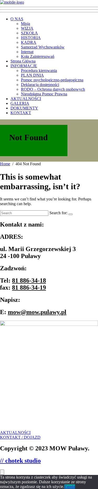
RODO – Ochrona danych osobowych (53, 89)
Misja (25, 23)
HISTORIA (31, 37)
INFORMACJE (23, 66)
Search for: (58, 213)
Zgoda (69, 486)
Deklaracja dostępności (40, 84)
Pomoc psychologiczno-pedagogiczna (52, 80)
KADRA (28, 42)
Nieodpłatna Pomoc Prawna (44, 94)
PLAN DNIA (32, 75)
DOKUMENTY (24, 108)
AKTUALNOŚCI (25, 98)
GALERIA (19, 103)
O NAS (16, 19)
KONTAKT (20, 113)
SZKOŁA (29, 33)
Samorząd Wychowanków (43, 47)
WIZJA (27, 28)
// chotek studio (20, 460)
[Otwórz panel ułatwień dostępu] (2, 472)
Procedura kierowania (39, 70)
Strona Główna (23, 61)
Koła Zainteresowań (37, 56)
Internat (27, 52)
